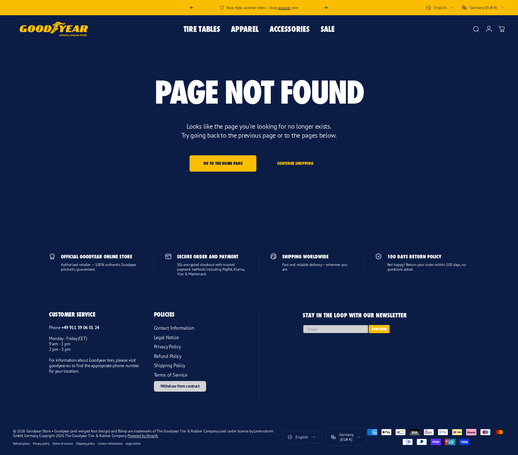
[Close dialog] (323, 170)
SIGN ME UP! (282, 300)
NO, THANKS (282, 313)
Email (250, 271)
